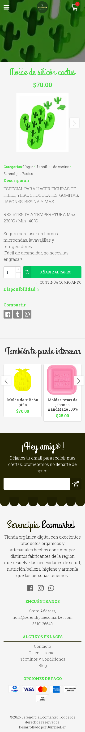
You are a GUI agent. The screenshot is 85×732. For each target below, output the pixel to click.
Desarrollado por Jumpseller (42, 727)
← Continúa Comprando (58, 282)
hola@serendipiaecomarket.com (42, 617)
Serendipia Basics (18, 173)
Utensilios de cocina (52, 166)
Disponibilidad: (20, 289)
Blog (42, 665)
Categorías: (13, 166)
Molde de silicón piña (22, 402)
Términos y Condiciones (42, 659)
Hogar (28, 166)
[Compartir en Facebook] (8, 314)
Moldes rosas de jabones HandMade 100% (62, 404)
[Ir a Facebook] (32, 587)
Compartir (15, 305)
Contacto (42, 646)
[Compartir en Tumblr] (17, 314)
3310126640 (42, 623)
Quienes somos (42, 652)
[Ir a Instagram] (42, 587)
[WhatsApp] (53, 587)
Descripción (16, 180)
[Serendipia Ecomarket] (42, 7)
